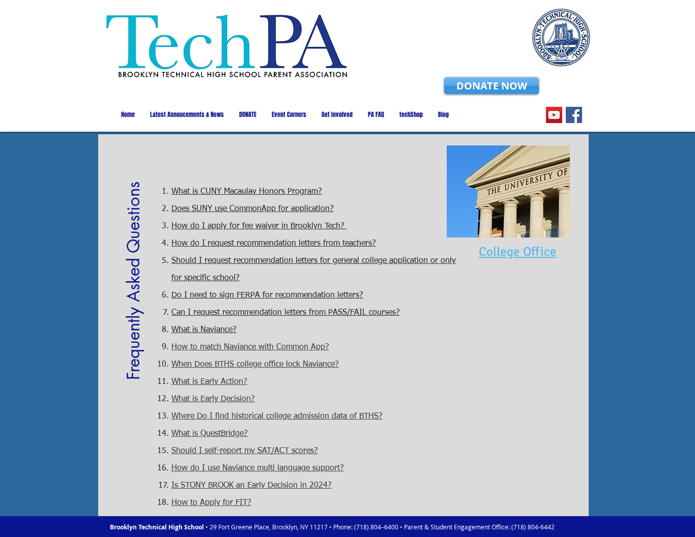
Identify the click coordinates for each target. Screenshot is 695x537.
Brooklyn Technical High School (158, 527)
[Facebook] (574, 115)
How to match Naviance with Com (232, 347)
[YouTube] (554, 115)
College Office (518, 251)
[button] (134, 274)
